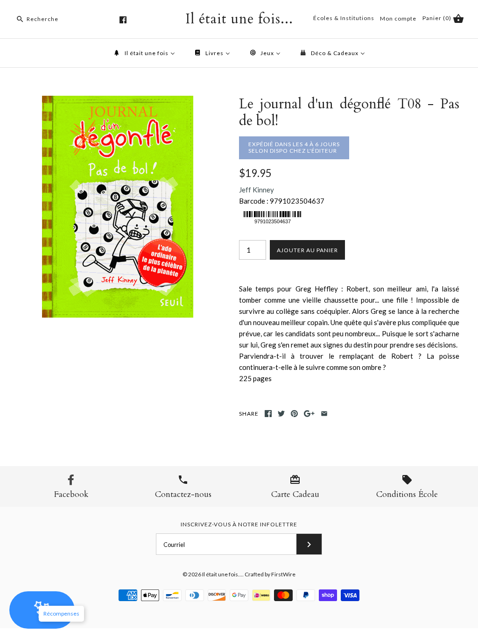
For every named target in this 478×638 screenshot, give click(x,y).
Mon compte (398, 18)
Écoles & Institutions (343, 17)
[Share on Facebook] (268, 413)
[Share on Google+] (309, 413)
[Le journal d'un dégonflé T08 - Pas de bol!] (117, 101)
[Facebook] (123, 19)
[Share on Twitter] (281, 413)
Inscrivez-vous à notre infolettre (239, 524)
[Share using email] (324, 413)
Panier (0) (437, 17)
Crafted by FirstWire (270, 574)
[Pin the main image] (294, 413)
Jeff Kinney (256, 189)
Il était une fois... (222, 574)
